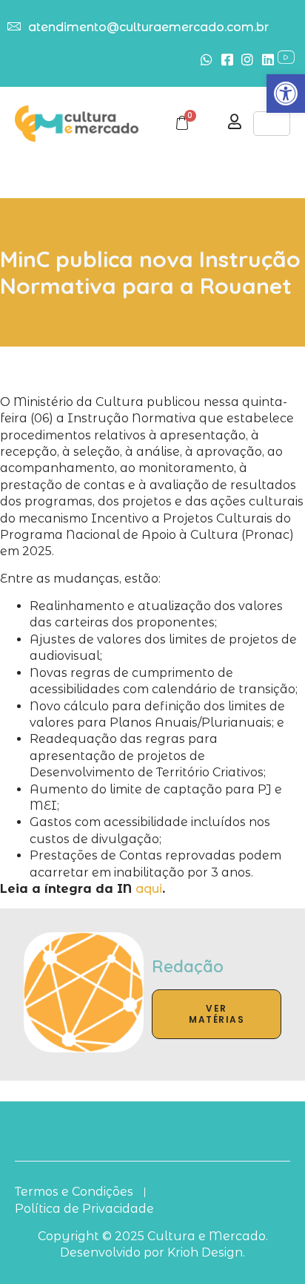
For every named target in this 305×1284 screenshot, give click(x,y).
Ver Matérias (216, 1014)
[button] (286, 93)
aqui (148, 889)
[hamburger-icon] (271, 123)
